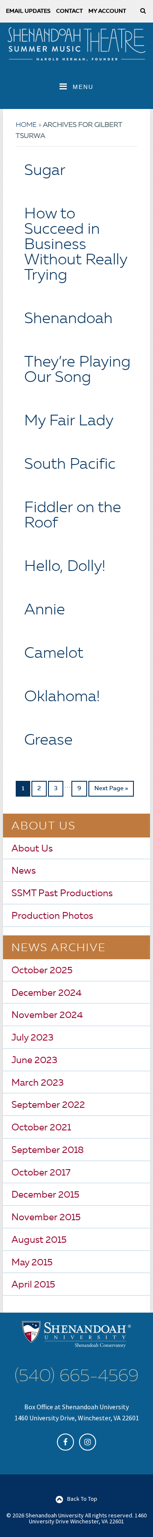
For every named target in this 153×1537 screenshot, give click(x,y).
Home (26, 125)
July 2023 (32, 1038)
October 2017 (41, 1173)
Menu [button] (83, 86)
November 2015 (46, 1217)
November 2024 (47, 1015)
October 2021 (41, 1128)
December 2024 (46, 993)
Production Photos (52, 916)
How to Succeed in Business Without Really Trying (75, 245)
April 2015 (33, 1285)
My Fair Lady (68, 421)
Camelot (53, 654)
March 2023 (37, 1083)
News (23, 871)
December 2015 (45, 1195)
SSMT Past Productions (62, 893)
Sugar (44, 171)
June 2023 (34, 1060)
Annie (44, 610)
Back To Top (82, 1499)
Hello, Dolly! (64, 567)
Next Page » (111, 788)
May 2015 (32, 1262)
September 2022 (48, 1105)
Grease (48, 740)
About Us (32, 849)
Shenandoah (68, 319)
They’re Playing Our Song (77, 370)
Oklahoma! (62, 697)
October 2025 (42, 970)
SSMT (76, 44)
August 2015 (39, 1240)
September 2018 (47, 1150)
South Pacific (70, 465)
